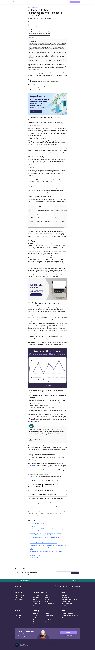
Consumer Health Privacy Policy (48, 644)
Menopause (32, 526)
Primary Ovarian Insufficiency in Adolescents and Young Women (45, 537)
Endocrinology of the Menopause (37, 523)
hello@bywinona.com (66, 644)
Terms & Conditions (39, 644)
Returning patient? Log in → (68, 635)
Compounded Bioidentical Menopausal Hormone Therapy (43, 542)
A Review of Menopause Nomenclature (39, 540)
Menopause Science (35, 7)
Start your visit (33, 476)
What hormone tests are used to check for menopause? (39, 31)
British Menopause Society (42, 322)
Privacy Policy (32, 644)
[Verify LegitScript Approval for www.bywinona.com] (17, 645)
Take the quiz (33, 478)
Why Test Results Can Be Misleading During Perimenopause (39, 33)
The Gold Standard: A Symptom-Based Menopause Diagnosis (39, 35)
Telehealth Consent (58, 644)
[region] (47, 216)
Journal (29, 7)
